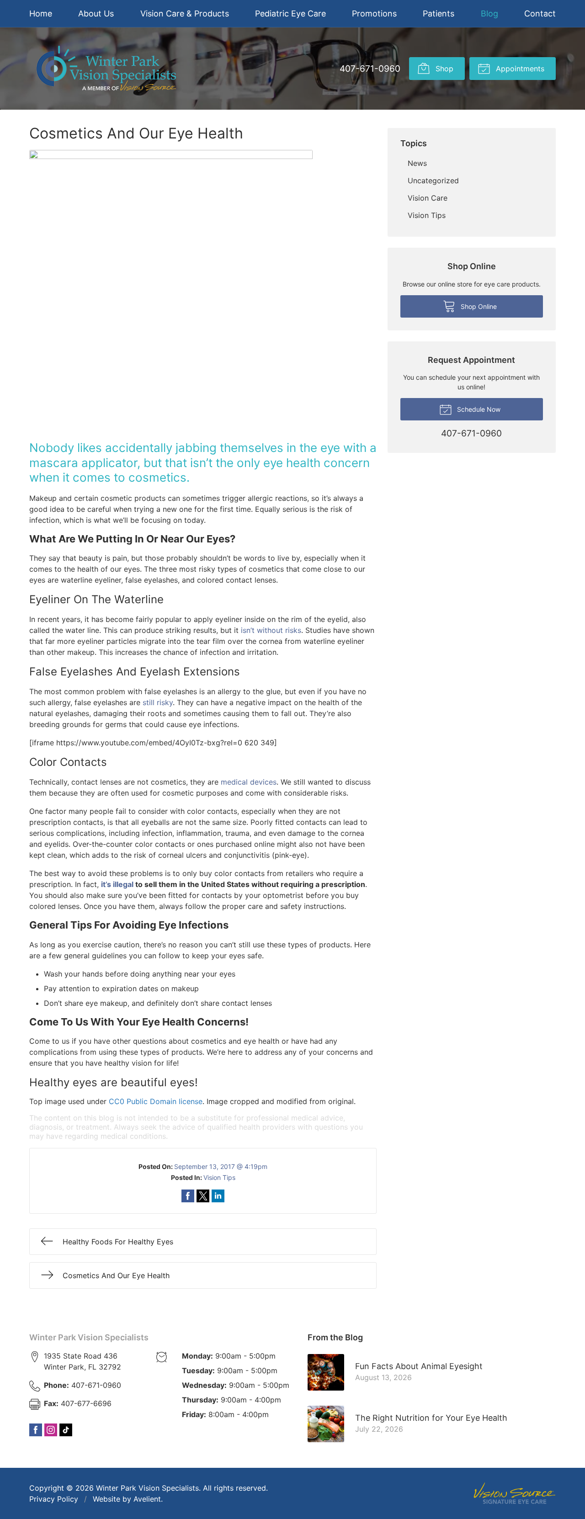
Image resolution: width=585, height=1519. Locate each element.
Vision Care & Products (184, 13)
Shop (443, 68)
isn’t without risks (271, 630)
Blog (489, 13)
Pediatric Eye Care (290, 13)
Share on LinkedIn (218, 1196)
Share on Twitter (203, 1196)
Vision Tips (219, 1177)
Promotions (374, 13)
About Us (96, 13)
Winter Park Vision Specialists (89, 1337)
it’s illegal (117, 884)
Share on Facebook (187, 1196)
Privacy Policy (53, 1498)
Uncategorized (433, 180)
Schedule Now (477, 409)
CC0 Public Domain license (155, 1101)
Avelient (147, 1498)
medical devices (249, 781)
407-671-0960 (370, 68)
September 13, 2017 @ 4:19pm (220, 1166)
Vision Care (427, 197)
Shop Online (478, 306)
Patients (438, 13)
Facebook (35, 1429)
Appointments (519, 68)
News (417, 163)
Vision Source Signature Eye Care (514, 1493)
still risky (158, 702)
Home (40, 13)
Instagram (50, 1429)
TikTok (65, 1429)
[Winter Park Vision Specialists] (106, 68)
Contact (540, 13)
